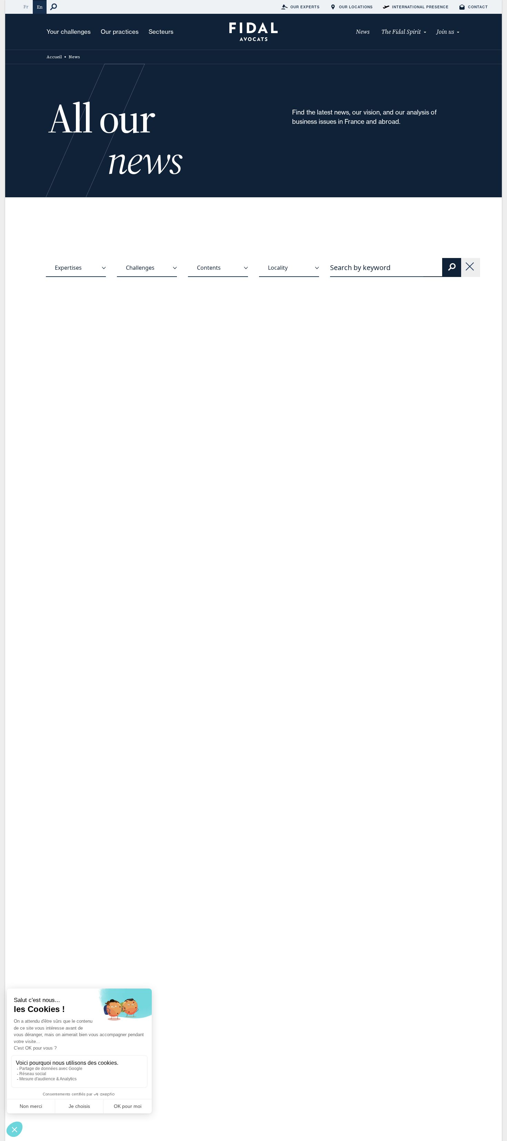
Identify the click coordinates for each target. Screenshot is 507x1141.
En (39, 7)
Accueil (54, 57)
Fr (25, 7)
